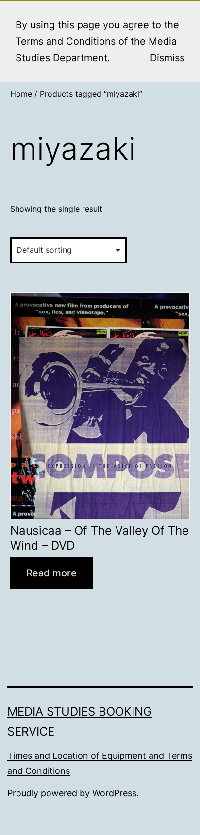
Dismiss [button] (167, 58)
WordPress (114, 793)
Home (21, 93)
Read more (51, 573)
